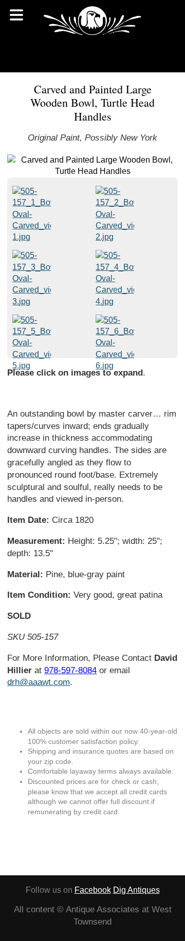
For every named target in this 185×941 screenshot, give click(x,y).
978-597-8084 (70, 670)
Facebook (93, 890)
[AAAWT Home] (92, 20)
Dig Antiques (136, 890)
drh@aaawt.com (38, 682)
